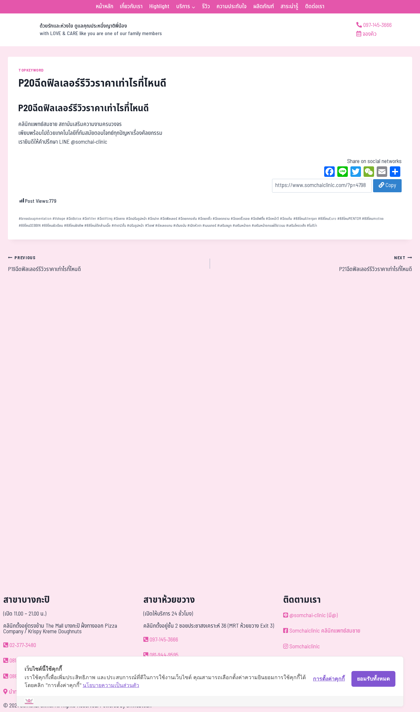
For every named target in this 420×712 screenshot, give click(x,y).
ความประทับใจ (231, 6)
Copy (390, 185)
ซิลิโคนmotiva (373, 218)
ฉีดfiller (89, 218)
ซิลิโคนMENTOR (349, 218)
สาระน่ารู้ (289, 6)
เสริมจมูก (224, 225)
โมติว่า (312, 225)
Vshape (58, 218)
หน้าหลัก (104, 6)
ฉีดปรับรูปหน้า (136, 218)
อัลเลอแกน (163, 225)
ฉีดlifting (105, 218)
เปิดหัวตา (194, 225)
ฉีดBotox (73, 218)
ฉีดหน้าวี (272, 218)
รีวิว (206, 6)
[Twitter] (355, 172)
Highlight (159, 6)
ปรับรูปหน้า (135, 225)
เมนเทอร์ (209, 225)
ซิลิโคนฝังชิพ (73, 225)
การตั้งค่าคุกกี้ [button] (329, 678)
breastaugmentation (35, 218)
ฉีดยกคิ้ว (205, 218)
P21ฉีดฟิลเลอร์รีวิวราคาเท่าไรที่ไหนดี (375, 264)
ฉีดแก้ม (286, 218)
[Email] (381, 172)
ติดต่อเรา (315, 6)
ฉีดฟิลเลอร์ (168, 218)
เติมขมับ (179, 225)
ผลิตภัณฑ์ (263, 6)
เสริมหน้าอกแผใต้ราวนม (268, 225)
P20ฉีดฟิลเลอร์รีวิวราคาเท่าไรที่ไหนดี (83, 108)
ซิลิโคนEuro (327, 218)
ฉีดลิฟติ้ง (258, 218)
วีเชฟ (149, 225)
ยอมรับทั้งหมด (373, 678)
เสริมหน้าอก (242, 225)
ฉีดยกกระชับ (187, 218)
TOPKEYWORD (31, 70)
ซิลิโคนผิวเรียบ (52, 225)
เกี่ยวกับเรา (131, 6)
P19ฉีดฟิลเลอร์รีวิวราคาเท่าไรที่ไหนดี (44, 264)
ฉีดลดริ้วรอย (240, 218)
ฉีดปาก (153, 218)
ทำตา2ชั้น (119, 225)
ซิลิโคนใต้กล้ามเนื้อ (97, 225)
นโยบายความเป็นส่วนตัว (111, 685)
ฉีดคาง (119, 218)
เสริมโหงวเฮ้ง (296, 225)
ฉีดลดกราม (221, 218)
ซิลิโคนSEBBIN (30, 225)
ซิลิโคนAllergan (305, 218)
